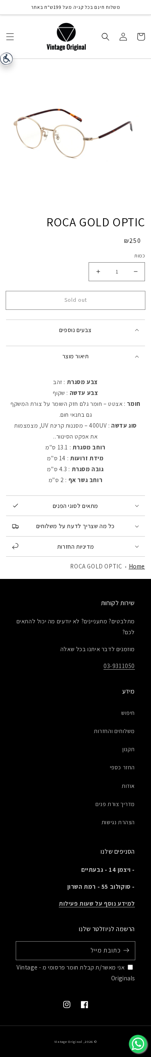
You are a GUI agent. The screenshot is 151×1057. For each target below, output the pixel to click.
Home (137, 566)
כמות (139, 255)
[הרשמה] (126, 950)
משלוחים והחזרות (114, 731)
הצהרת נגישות (118, 822)
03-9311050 (119, 666)
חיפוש (128, 713)
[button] (10, 36)
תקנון (128, 749)
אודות (128, 786)
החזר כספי (122, 767)
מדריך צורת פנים (115, 804)
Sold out (75, 299)
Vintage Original (68, 1041)
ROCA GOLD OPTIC (96, 566)
